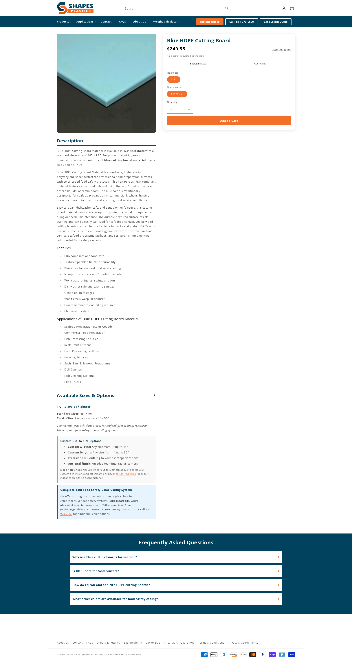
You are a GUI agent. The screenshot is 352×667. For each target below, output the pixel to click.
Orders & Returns (108, 642)
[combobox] (176, 8)
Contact (78, 642)
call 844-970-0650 (126, 473)
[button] (63, 21)
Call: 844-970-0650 (241, 21)
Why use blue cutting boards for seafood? (104, 557)
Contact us (129, 509)
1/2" (174, 79)
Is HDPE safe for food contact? (95, 571)
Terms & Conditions (211, 642)
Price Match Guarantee (179, 642)
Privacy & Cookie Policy (243, 642)
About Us (63, 642)
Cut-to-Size (260, 63)
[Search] (227, 8)
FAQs (89, 642)
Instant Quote (209, 21)
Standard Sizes (198, 63)
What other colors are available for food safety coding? (115, 599)
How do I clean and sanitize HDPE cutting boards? (111, 585)
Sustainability (133, 642)
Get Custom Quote (275, 21)
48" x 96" (177, 94)
